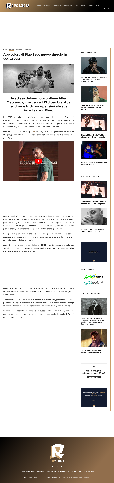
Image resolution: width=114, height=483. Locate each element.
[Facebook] (104, 3)
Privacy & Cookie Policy (67, 472)
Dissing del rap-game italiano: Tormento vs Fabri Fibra (92, 230)
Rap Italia (11, 49)
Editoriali (47, 6)
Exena (5, 49)
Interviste (57, 6)
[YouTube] (104, 9)
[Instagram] (108, 3)
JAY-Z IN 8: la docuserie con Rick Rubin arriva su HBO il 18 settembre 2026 (94, 80)
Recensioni (68, 6)
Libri (76, 6)
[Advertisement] (57, 31)
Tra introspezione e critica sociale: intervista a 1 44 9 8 (91, 351)
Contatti (40, 472)
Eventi (83, 6)
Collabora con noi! (86, 472)
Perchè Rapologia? (27, 472)
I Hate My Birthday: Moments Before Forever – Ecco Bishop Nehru (92, 107)
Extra (91, 6)
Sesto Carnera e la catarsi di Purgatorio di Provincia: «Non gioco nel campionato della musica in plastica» (92, 322)
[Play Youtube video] (38, 161)
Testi (97, 6)
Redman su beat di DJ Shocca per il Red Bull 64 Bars (94, 164)
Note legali (51, 472)
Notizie (38, 6)
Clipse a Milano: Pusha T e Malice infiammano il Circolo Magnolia (93, 136)
